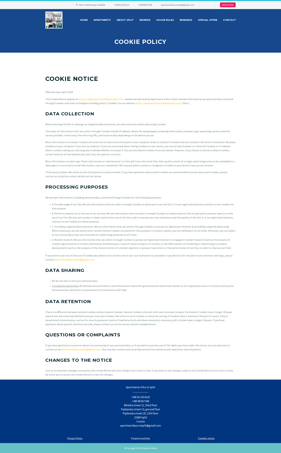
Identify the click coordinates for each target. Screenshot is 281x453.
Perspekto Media (149, 448)
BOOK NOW (227, 4)
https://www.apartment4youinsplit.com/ (101, 99)
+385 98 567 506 (140, 401)
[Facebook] (207, 5)
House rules (165, 20)
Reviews (145, 20)
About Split (125, 20)
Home (84, 20)
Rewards (186, 20)
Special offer (207, 20)
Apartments (102, 20)
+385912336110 (121, 4)
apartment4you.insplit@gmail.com (177, 4)
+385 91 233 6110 (140, 397)
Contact (229, 20)
